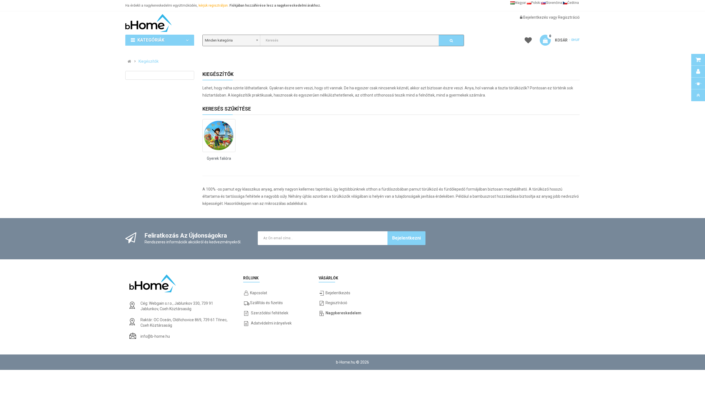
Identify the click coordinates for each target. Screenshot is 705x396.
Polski (535, 3)
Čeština (573, 3)
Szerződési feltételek (269, 313)
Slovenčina (554, 3)
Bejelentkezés (536, 17)
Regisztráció (569, 17)
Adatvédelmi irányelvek (271, 323)
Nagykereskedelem (343, 313)
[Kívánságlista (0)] (528, 41)
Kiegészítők (149, 61)
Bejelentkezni (406, 238)
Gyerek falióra (219, 158)
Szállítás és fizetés (266, 303)
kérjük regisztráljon (213, 5)
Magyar (520, 3)
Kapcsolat (258, 293)
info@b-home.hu (155, 336)
